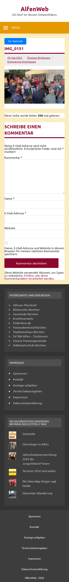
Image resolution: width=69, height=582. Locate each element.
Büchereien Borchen (26, 309)
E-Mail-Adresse (15, 213)
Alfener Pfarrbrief (25, 305)
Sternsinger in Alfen (35, 444)
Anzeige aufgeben (25, 385)
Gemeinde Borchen (25, 314)
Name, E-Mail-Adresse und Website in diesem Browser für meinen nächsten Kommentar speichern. (34, 250)
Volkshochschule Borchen (29, 345)
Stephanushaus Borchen (29, 332)
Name (9, 198)
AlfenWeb (35, 9)
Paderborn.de (22, 323)
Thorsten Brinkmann (38, 57)
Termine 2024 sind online (39, 471)
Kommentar (13, 157)
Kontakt (18, 379)
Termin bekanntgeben (27, 391)
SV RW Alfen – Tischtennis (30, 336)
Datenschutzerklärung (27, 403)
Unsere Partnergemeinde (29, 340)
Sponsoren (20, 373)
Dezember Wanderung (37, 493)
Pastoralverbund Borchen (29, 327)
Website (9, 227)
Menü (15, 27)
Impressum (20, 397)
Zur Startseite (15, 41)
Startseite (28, 434)
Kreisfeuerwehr (23, 318)
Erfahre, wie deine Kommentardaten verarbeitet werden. (29, 276)
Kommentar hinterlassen (21, 61)
